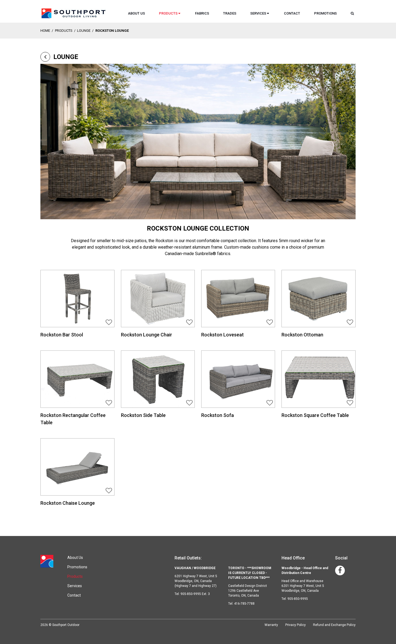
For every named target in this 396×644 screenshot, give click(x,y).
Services (258, 13)
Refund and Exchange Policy (334, 625)
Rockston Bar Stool (61, 334)
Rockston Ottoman (302, 334)
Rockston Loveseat (222, 334)
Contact (292, 13)
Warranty (271, 625)
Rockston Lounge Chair (146, 334)
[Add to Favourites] (109, 322)
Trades (229, 13)
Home (45, 31)
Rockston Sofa (217, 415)
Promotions (325, 13)
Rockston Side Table (143, 415)
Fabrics (202, 13)
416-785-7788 (244, 603)
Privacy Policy (295, 625)
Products (168, 13)
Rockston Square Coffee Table (315, 415)
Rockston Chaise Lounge (67, 503)
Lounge (84, 31)
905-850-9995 (297, 599)
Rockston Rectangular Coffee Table (73, 418)
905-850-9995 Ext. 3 (195, 594)
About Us (136, 13)
